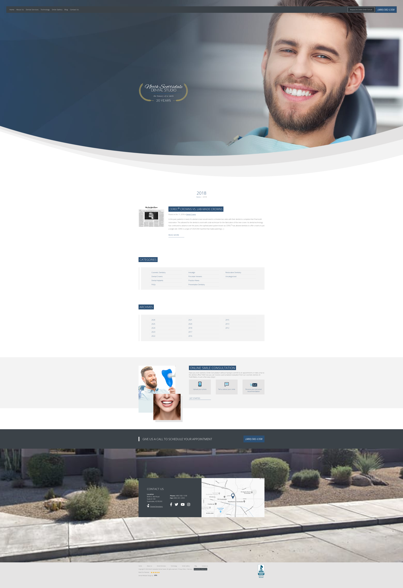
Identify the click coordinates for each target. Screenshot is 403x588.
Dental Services (32, 10)
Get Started (194, 398)
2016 (190, 336)
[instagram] (189, 505)
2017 (190, 332)
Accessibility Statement (200, 569)
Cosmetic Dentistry (158, 272)
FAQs (153, 284)
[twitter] (177, 505)
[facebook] (172, 505)
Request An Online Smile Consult (361, 10)
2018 (190, 328)
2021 (190, 320)
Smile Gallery (57, 10)
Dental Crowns (191, 214)
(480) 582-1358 (254, 439)
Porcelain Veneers (195, 276)
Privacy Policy (182, 569)
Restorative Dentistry (233, 272)
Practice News (193, 280)
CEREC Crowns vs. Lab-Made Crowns (195, 209)
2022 (153, 336)
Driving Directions (156, 506)
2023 (153, 332)
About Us (20, 10)
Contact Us (74, 10)
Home (12, 10)
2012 (227, 328)
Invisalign (191, 272)
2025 (153, 324)
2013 (227, 324)
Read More (173, 235)
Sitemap (189, 569)
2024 (153, 328)
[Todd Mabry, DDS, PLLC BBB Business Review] (261, 571)
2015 (227, 320)
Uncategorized (230, 276)
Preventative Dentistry (196, 284)
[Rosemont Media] (155, 575)
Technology (45, 10)
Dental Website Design (145, 575)
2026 (153, 320)
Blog (66, 10)
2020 (190, 324)
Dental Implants (157, 280)
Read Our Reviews (144, 572)
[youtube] (184, 505)
